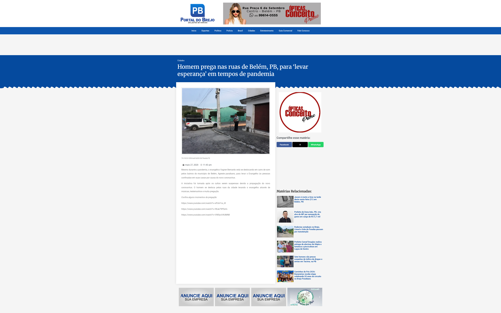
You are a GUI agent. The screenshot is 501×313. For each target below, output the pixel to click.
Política (217, 31)
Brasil (240, 31)
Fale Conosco (303, 31)
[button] (281, 112)
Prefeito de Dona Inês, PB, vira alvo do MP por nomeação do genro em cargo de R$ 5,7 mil (307, 214)
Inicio (194, 31)
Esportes (205, 31)
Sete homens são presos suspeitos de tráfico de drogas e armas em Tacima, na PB (308, 259)
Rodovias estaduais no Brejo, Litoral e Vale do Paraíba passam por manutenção (308, 229)
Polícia (229, 31)
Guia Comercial (285, 31)
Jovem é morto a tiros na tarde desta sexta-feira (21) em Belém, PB (307, 199)
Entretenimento (267, 31)
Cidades (251, 31)
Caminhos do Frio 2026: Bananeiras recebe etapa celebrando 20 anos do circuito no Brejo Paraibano (307, 275)
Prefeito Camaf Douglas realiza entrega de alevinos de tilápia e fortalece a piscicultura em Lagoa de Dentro (308, 245)
